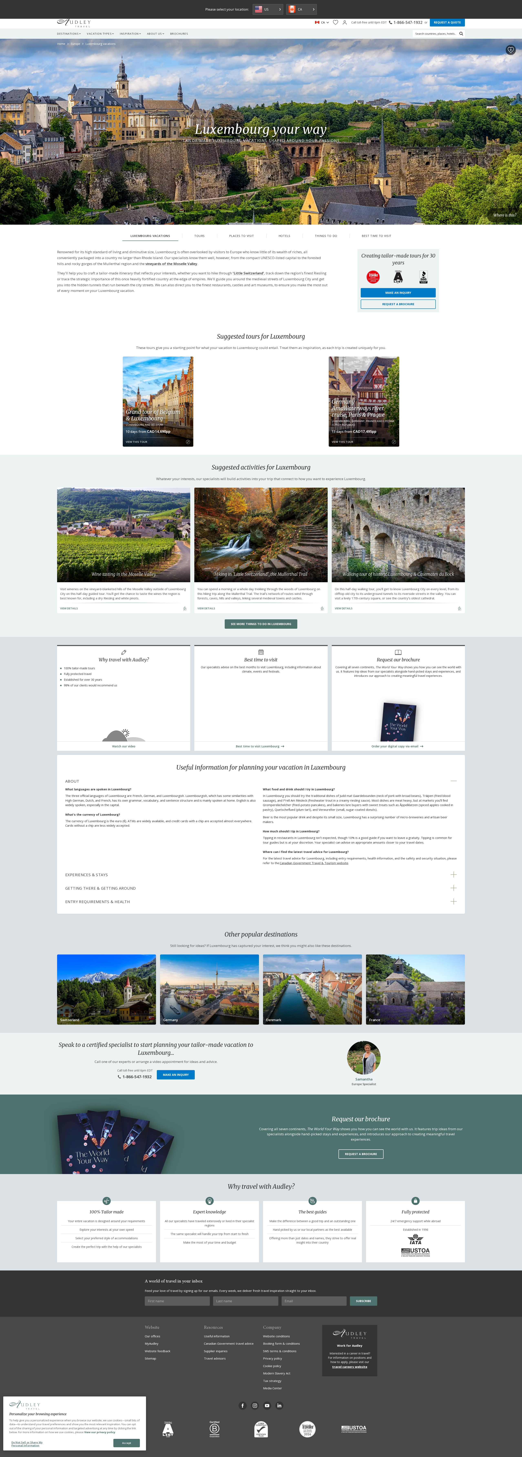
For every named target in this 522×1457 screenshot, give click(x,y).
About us (154, 33)
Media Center (272, 1388)
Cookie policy (272, 1366)
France (374, 1019)
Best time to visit (377, 236)
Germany (170, 1019)
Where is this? (504, 215)
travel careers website (349, 1367)
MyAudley (151, 1343)
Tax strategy (272, 1381)
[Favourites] (335, 22)
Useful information (217, 1336)
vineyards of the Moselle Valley (171, 263)
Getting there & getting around (100, 888)
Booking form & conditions (281, 1343)
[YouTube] (267, 1406)
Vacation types (99, 33)
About (72, 781)
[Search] (461, 33)
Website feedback (157, 1351)
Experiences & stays (86, 874)
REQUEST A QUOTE (447, 22)
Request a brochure (398, 304)
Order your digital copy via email (395, 746)
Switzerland (69, 1019)
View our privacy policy (99, 1432)
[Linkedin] (279, 1406)
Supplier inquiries (216, 1351)
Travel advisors (215, 1358)
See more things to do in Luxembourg (261, 624)
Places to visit (241, 236)
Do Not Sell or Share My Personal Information (27, 1443)
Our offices (152, 1336)
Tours (199, 236)
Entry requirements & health (97, 901)
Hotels (284, 236)
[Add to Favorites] (511, 50)
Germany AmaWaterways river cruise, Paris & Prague (358, 408)
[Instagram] (255, 1406)
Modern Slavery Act (276, 1373)
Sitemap (150, 1358)
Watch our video (123, 746)
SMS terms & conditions (279, 1351)
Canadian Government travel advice (229, 1343)
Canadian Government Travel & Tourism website (314, 863)
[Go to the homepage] (74, 22)
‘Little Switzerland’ (248, 273)
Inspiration (129, 33)
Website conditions (276, 1336)
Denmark (273, 1019)
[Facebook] (243, 1406)
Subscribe (363, 1301)
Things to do (326, 236)
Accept (126, 1443)
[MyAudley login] (344, 22)
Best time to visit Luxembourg (257, 746)
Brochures (179, 33)
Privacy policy (272, 1358)
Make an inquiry (398, 293)
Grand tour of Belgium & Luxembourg (153, 415)
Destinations (68, 33)
